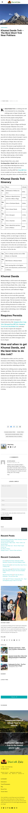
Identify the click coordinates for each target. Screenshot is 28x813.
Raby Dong (5, 101)
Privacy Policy (5, 772)
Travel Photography (5, 784)
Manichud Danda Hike (7, 574)
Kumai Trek (20, 432)
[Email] (20, 427)
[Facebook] (8, 427)
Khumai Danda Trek (9, 432)
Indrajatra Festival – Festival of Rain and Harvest (11, 550)
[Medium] (17, 640)
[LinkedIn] (12, 640)
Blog (2, 786)
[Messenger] (11, 427)
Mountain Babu (6, 564)
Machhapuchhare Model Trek (14, 434)
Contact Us (21, 773)
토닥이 (4, 579)
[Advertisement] (14, 53)
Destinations (4, 781)
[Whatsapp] (17, 427)
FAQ (10, 773)
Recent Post (4, 789)
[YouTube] (11, 447)
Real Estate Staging (7, 569)
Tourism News (4, 791)
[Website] (15, 447)
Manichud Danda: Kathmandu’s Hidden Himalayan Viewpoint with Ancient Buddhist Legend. (14, 571)
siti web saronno (11, 461)
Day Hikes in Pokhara (5, 548)
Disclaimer (5, 773)
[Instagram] (13, 447)
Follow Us (13, 697)
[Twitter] (14, 427)
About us (14, 773)
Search (2, 526)
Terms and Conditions (15, 772)
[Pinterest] (9, 640)
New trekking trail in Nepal (14, 436)
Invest (4, 560)
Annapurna (4, 27)
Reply (8, 474)
